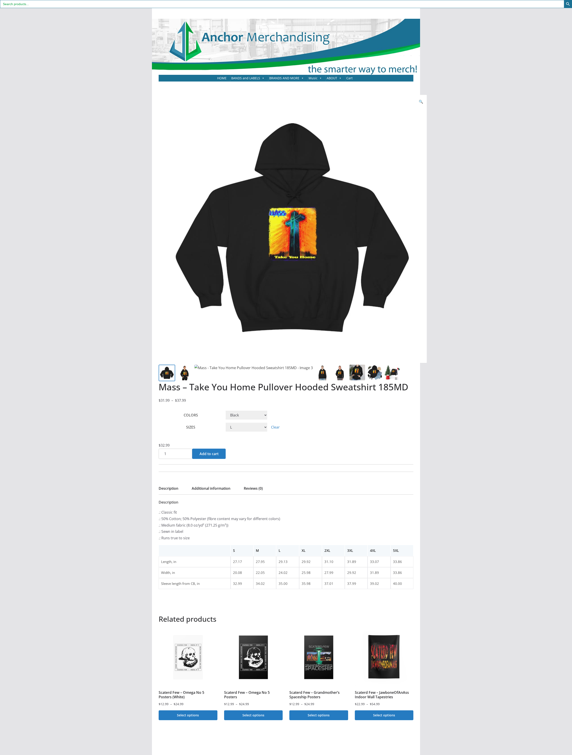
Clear (275, 427)
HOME (222, 78)
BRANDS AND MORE (284, 78)
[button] (421, 101)
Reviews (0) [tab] (253, 488)
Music (313, 78)
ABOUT (332, 78)
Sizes (190, 427)
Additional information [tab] (211, 488)
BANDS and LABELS (245, 78)
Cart (349, 78)
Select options (188, 715)
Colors (191, 415)
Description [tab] (168, 488)
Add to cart (209, 453)
